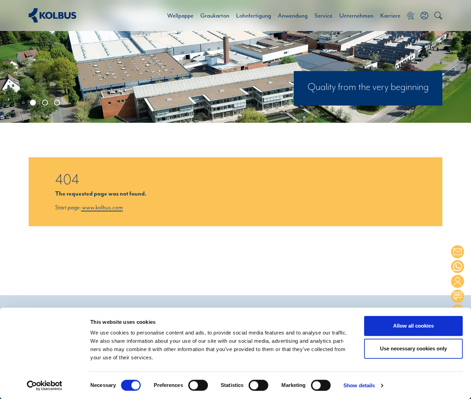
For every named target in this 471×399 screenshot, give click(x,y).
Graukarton (214, 15)
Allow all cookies (413, 326)
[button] (424, 15)
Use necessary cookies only (413, 348)
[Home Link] (52, 15)
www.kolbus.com (102, 207)
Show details (359, 386)
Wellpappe (180, 15)
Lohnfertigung (253, 15)
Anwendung (293, 15)
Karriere (390, 15)
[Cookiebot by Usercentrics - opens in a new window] (44, 385)
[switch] (198, 385)
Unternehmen (356, 15)
